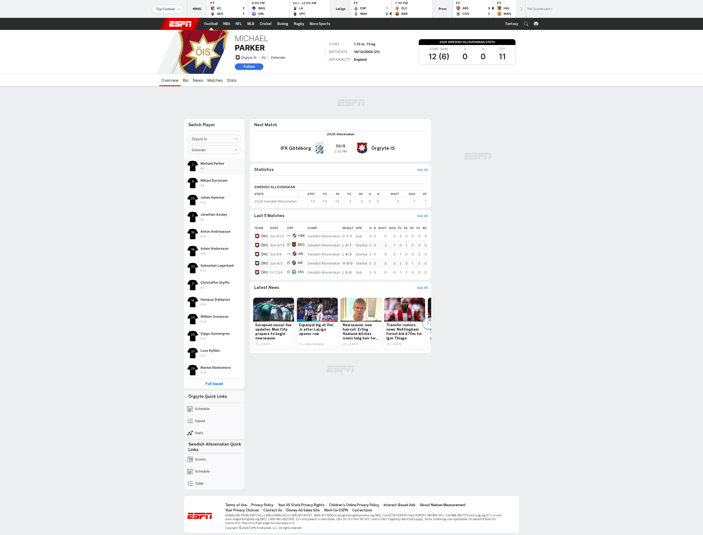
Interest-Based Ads (399, 505)
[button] (526, 24)
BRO (301, 245)
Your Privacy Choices (242, 510)
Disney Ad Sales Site (303, 510)
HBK (301, 235)
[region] (363, 197)
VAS (301, 272)
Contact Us (272, 510)
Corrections (362, 510)
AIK (300, 254)
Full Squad (214, 384)
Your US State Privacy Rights (301, 505)
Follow (249, 66)
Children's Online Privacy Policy (354, 505)
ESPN (180, 24)
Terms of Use (236, 505)
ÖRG (264, 236)
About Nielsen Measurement (443, 505)
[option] (273, 323)
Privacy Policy (262, 505)
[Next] (521, 9)
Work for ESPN (336, 510)
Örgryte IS (248, 57)
